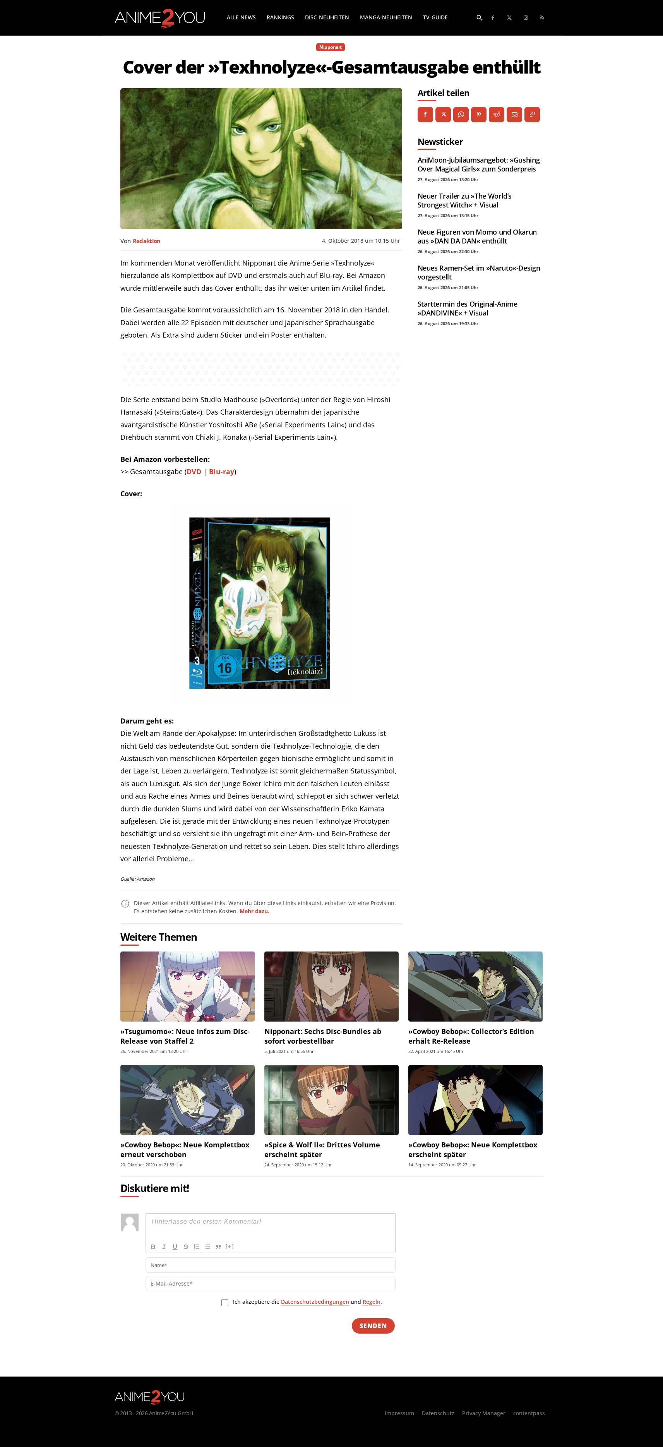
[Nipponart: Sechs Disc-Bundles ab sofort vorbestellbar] (331, 987)
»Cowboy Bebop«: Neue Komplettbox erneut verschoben (184, 1149)
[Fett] (153, 1247)
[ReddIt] (496, 114)
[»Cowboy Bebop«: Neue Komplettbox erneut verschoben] (187, 1100)
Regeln (371, 1301)
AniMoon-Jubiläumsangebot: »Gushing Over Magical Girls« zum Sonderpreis (479, 164)
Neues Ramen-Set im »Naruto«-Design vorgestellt (479, 272)
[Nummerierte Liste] (196, 1247)
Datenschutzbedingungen (315, 1301)
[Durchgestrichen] (185, 1247)
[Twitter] (509, 18)
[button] (479, 17)
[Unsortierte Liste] (207, 1247)
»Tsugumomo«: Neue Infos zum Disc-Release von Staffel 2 (185, 1036)
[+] (230, 1246)
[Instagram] (526, 18)
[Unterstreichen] (175, 1247)
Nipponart (330, 47)
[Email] (514, 114)
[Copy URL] (532, 114)
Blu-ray (221, 471)
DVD (194, 471)
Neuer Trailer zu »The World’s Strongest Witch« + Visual (465, 200)
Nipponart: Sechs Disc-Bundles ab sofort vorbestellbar (322, 1036)
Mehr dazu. (254, 911)
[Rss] (542, 18)
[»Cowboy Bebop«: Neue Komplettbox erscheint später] (475, 1100)
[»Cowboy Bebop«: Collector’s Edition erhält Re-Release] (475, 987)
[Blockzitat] (218, 1247)
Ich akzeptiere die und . (307, 1301)
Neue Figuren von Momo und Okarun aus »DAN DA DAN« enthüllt (477, 236)
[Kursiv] (164, 1247)
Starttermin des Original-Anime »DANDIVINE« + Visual (467, 308)
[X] (443, 114)
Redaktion (147, 241)
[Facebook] (493, 18)
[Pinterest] (479, 114)
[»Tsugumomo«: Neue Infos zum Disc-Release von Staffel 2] (187, 987)
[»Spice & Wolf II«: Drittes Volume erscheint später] (331, 1100)
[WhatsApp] (461, 114)
